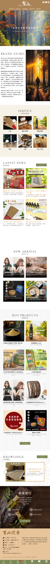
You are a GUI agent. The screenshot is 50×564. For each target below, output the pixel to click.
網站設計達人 (34, 557)
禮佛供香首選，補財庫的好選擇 (35, 470)
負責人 (6, 542)
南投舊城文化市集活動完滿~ (33, 222)
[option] (25, 28)
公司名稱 (7, 540)
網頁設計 (29, 557)
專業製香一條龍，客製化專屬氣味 (12, 222)
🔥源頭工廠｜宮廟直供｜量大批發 (12, 191)
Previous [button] (5, 471)
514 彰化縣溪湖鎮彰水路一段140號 (11, 548)
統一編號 (6, 537)
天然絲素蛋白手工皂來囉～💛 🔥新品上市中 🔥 (36, 191)
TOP (48, 557)
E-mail (6, 551)
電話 (5, 545)
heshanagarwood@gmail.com (12, 553)
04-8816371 (12, 545)
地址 (5, 547)
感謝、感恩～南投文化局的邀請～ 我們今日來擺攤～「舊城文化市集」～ (36, 224)
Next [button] (44, 471)
